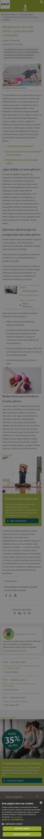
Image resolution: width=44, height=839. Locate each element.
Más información (16, 817)
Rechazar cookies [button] (22, 834)
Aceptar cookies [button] (22, 828)
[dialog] (22, 819)
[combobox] (41, 802)
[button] (22, 819)
